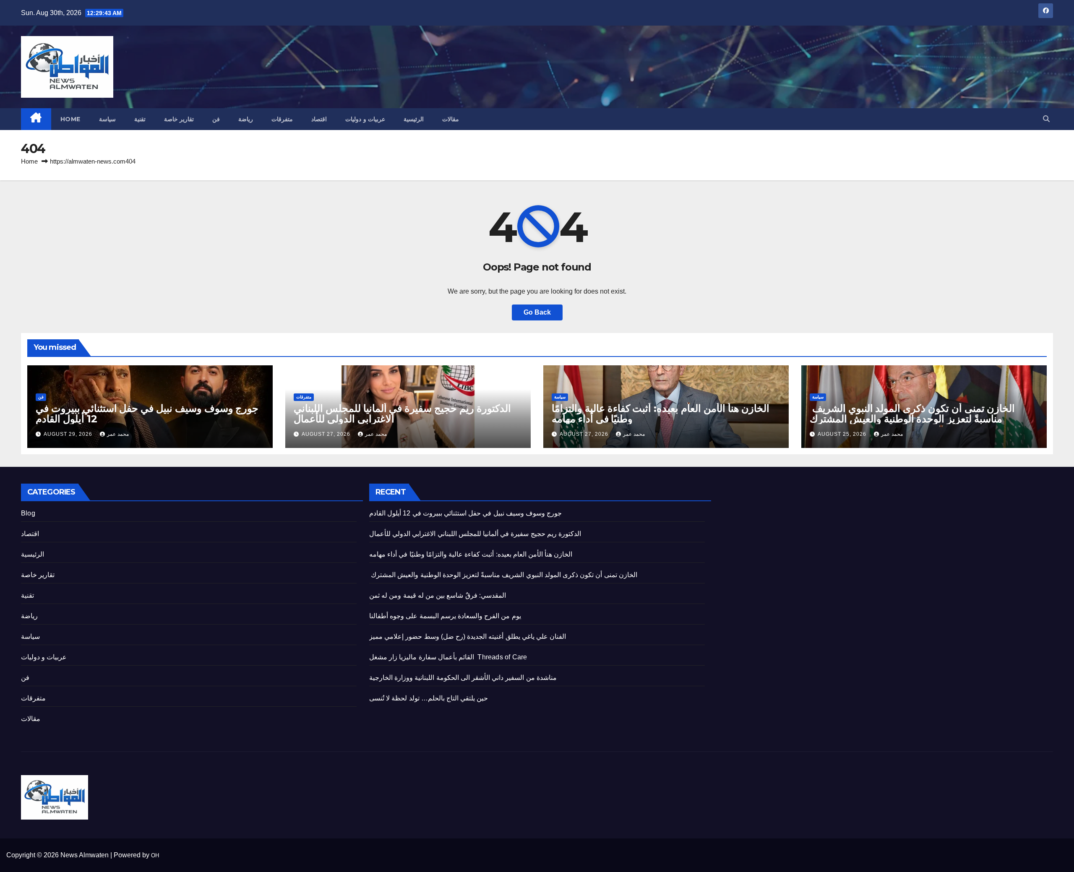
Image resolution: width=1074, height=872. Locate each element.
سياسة (107, 119)
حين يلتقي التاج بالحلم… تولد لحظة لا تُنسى (428, 698)
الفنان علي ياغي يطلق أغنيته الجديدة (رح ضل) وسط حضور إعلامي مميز (467, 636)
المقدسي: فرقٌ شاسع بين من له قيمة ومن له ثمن (437, 595)
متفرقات (282, 119)
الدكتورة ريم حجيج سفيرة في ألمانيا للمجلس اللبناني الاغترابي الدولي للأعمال (402, 413)
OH (155, 855)
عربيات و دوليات (365, 119)
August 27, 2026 (327, 434)
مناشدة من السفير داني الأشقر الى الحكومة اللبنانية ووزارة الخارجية (463, 677)
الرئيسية (414, 119)
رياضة (245, 119)
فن (216, 119)
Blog (28, 513)
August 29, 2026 (69, 434)
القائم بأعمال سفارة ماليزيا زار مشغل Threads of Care (448, 657)
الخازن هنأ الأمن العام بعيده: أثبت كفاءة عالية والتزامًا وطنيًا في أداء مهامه (660, 413)
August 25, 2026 (843, 434)
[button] (1046, 118)
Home (70, 119)
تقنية (140, 119)
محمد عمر (118, 434)
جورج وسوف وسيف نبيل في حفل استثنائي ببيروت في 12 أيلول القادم (147, 413)
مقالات (450, 119)
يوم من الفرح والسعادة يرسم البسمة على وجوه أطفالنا (445, 616)
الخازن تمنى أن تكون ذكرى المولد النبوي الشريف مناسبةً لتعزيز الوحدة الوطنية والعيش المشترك (912, 413)
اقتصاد (319, 119)
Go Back (537, 312)
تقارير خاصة (179, 119)
